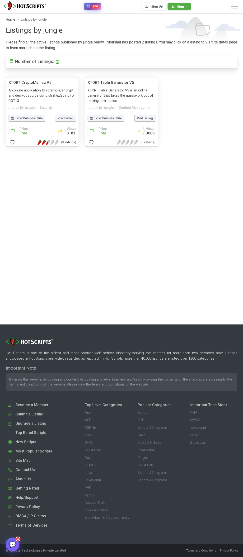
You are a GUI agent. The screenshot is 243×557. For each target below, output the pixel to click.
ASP (88, 420)
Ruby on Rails (95, 503)
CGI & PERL (93, 450)
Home (10, 20)
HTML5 (90, 465)
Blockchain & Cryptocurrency (107, 518)
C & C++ (91, 435)
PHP (88, 488)
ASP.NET (91, 428)
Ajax (88, 413)
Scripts (143, 413)
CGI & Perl (145, 465)
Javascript (198, 428)
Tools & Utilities (96, 510)
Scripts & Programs (153, 428)
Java (88, 473)
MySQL (195, 420)
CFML (89, 443)
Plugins (143, 458)
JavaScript (93, 480)
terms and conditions (25, 384)
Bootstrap (198, 443)
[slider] (48, 142)
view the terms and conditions (101, 384)
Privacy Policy (229, 550)
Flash (89, 458)
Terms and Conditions (201, 550)
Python (90, 495)
